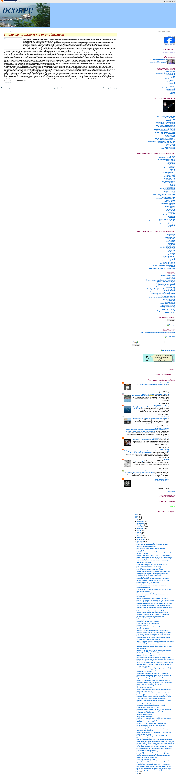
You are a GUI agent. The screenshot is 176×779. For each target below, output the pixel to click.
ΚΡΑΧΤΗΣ (172, 204)
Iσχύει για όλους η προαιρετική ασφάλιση (149, 711)
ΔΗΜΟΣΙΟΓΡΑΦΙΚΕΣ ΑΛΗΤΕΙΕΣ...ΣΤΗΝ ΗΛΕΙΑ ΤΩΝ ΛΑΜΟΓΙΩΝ (155, 600)
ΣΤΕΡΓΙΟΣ (172, 218)
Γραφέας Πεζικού (169, 191)
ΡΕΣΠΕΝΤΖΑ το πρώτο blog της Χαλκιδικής (161, 268)
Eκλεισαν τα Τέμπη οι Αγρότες (145, 655)
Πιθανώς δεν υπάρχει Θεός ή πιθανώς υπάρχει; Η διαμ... (154, 761)
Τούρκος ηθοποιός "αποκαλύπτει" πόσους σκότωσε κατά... (155, 636)
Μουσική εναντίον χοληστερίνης (146, 543)
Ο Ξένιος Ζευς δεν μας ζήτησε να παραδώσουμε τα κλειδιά (150, 418)
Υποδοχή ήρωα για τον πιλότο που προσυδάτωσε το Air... (154, 607)
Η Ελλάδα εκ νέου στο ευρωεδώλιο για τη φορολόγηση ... (154, 552)
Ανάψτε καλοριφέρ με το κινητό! (146, 546)
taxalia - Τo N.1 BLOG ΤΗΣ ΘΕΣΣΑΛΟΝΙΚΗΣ (155, 394)
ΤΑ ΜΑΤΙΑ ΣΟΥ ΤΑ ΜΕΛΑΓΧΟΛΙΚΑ (164, 129)
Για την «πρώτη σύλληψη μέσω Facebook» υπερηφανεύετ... (155, 743)
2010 (137, 518)
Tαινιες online (170, 278)
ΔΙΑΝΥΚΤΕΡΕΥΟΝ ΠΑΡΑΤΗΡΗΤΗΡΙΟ (164, 194)
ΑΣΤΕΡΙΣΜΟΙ (171, 128)
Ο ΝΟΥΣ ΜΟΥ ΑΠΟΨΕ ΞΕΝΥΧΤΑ (165, 132)
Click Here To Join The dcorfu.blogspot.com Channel (158, 332)
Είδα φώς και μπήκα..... (167, 196)
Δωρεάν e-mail (170, 287)
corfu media (171, 235)
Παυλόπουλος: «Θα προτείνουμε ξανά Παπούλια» (152, 602)
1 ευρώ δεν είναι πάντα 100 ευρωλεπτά (148, 575)
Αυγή (173, 76)
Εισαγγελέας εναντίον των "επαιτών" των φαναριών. (152, 627)
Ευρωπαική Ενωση (169, 290)
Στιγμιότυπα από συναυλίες (166, 126)
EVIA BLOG (171, 162)
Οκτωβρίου (140, 525)
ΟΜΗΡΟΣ (172, 207)
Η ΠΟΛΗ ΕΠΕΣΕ (170, 117)
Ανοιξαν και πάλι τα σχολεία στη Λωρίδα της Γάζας (152, 612)
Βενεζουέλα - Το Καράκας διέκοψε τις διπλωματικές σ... (153, 727)
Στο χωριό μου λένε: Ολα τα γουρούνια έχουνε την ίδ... (153, 720)
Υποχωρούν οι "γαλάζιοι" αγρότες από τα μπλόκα (152, 573)
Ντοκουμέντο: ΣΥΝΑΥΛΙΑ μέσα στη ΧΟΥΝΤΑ (161, 141)
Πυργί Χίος (171, 266)
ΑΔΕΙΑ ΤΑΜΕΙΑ (170, 144)
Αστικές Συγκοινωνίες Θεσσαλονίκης (163, 283)
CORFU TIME (171, 238)
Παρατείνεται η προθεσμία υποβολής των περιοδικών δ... (154, 594)
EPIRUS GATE (170, 241)
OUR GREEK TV (170, 175)
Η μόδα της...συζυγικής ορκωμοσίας (147, 623)
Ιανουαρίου (140, 541)
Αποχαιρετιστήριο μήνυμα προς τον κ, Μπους (150, 705)
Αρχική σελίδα (57, 88)
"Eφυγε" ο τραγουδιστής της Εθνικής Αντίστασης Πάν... (153, 571)
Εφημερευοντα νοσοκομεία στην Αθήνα (162, 292)
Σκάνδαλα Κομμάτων (168, 215)
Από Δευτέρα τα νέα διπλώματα (146, 750)
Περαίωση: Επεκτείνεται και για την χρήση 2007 (151, 723)
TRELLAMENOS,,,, (169, 182)
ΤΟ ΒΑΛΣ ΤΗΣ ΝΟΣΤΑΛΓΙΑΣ (166, 142)
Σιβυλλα (172, 213)
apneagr (172, 156)
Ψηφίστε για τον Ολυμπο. (144, 737)
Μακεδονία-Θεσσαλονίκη (167, 88)
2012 (137, 514)
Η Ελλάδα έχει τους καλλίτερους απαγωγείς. (150, 653)
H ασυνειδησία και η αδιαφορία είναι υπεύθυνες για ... (153, 634)
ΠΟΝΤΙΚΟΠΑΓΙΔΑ (169, 210)
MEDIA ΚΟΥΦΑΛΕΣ (169, 172)
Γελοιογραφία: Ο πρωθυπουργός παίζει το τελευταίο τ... (153, 675)
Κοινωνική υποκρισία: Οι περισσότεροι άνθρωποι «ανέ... (154, 732)
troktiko (172, 184)
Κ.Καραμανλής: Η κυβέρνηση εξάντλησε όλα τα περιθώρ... (154, 589)
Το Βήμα (172, 93)
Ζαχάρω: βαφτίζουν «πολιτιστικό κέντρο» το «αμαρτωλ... (154, 559)
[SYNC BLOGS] (170, 337)
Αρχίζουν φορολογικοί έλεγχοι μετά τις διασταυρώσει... (153, 637)
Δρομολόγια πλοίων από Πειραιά (164, 286)
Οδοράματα (171, 300)
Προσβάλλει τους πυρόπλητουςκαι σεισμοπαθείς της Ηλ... (154, 696)
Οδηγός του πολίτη (169, 299)
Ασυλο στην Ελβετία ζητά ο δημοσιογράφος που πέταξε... (154, 668)
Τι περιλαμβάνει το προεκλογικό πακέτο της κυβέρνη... (153, 695)
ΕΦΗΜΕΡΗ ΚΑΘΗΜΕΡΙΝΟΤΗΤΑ (165, 199)
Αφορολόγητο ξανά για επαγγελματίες (148, 609)
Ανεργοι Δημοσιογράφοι (167, 188)
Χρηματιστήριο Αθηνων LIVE (166, 311)
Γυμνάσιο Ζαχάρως (169, 256)
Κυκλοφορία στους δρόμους (166, 294)
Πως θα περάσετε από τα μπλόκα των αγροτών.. (151, 585)
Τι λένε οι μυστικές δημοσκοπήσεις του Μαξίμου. (151, 611)
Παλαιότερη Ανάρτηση (110, 88)
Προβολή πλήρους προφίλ (158, 62)
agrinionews (171, 234)
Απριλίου (140, 535)
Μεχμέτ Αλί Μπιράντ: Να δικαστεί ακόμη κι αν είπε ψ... (153, 578)
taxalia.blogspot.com (168, 181)
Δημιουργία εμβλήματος (169, 44)
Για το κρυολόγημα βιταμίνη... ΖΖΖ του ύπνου (150, 725)
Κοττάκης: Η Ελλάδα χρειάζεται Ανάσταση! (145, 439)
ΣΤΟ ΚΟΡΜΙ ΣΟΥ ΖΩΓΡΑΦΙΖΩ (166, 123)
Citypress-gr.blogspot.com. (166, 157)
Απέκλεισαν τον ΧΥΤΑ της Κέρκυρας (147, 582)
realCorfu (172, 250)
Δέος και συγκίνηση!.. (139, 461)
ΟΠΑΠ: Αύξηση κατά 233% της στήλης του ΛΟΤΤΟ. (152, 564)
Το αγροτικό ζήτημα (142, 628)
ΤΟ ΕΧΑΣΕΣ (171, 222)
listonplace (171, 244)
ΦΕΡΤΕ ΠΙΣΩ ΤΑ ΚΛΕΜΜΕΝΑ (166, 116)
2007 (137, 773)
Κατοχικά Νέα (170, 200)
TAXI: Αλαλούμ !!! (141, 648)
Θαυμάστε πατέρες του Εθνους (146, 670)
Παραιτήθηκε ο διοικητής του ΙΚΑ (146, 745)
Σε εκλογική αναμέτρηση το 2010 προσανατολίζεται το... (154, 755)
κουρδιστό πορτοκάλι (168, 203)
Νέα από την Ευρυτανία (167, 263)
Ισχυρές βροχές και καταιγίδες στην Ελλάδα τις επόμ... (153, 580)
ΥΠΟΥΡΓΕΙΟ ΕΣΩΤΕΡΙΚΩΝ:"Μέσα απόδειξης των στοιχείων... (155, 641)
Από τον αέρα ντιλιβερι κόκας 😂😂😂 (143, 395)
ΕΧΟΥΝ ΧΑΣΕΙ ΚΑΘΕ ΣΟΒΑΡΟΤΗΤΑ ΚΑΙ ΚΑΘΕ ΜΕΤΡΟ (152, 384)
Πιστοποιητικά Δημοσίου (167, 303)
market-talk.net (170, 171)
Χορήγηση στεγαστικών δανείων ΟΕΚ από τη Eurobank (153, 693)
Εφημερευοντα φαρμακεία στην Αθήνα (163, 293)
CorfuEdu (172, 240)
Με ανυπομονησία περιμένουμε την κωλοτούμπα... (139, 472)
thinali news (171, 252)
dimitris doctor (170, 160)
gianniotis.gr (171, 163)
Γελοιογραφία (140, 550)
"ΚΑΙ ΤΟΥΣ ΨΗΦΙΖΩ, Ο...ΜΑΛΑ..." (164, 138)
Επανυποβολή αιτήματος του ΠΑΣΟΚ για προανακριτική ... (154, 739)
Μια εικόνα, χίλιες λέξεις (143, 734)
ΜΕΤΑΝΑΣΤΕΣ (170, 120)
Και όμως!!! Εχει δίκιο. (143, 587)
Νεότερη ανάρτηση (7, 88)
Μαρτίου (139, 537)
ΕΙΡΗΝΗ (172, 119)
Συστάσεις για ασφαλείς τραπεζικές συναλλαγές (151, 752)
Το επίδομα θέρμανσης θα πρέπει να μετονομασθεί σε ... (154, 605)
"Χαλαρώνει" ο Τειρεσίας (144, 562)
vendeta (172, 185)
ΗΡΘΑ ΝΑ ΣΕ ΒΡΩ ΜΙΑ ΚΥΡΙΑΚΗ (165, 131)
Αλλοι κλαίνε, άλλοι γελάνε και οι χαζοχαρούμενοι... (152, 673)
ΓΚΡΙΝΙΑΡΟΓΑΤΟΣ (169, 190)
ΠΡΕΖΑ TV (171, 212)
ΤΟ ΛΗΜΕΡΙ (171, 225)
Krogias (172, 166)
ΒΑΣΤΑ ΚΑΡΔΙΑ (170, 147)
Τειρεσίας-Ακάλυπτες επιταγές (145, 618)
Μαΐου (139, 534)
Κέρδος (172, 86)
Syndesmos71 (170, 179)
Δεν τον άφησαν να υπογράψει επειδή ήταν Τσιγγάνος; (153, 689)
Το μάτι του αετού (169, 308)
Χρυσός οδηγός (170, 312)
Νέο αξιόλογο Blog (142, 625)
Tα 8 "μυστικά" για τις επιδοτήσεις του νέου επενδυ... (153, 560)
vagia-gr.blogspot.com (162, 479)
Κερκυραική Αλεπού (168, 260)
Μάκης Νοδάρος (170, 206)
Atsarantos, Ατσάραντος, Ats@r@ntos (157, 470)
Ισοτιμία (172, 85)
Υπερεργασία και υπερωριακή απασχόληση (150, 568)
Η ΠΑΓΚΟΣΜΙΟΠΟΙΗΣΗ (168, 148)
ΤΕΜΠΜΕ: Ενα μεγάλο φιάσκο (145, 721)
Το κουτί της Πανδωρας (167, 224)
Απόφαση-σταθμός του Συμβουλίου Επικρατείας (151, 698)
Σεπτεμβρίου (141, 526)
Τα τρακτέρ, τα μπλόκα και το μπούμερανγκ (150, 616)
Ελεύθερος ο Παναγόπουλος (145, 661)
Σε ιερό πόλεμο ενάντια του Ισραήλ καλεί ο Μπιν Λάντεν (154, 754)
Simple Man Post (169, 178)
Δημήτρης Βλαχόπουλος (159, 59)
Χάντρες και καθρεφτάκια (144, 687)
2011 (137, 516)
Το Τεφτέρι (171, 226)
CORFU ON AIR (170, 237)
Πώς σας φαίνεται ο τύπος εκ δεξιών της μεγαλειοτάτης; (153, 657)
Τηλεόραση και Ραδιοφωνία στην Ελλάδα (162, 221)
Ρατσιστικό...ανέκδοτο (143, 591)
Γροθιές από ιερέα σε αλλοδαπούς (147, 686)
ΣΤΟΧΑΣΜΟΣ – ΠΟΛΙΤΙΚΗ (167, 219)
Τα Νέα (172, 92)
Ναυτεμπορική (170, 89)
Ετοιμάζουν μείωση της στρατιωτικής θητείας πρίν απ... (153, 709)
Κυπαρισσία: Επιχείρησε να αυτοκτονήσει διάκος (151, 729)
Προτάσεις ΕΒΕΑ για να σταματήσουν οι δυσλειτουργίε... (154, 766)
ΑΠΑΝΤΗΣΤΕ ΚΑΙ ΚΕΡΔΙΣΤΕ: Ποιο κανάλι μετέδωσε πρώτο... (155, 659)
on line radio (171, 277)
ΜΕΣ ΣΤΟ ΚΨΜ (170, 145)
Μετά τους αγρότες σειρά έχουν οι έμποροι (149, 593)
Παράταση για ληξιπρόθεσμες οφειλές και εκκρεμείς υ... (153, 718)
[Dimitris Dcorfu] (169, 43)
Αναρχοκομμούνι (169, 187)
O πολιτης (171, 174)
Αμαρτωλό (171, 255)
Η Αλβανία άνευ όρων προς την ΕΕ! (147, 707)
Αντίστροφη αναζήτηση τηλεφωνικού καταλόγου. (159, 280)
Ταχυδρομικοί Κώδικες (168, 305)
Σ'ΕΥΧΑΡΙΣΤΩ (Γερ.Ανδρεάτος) (165, 122)
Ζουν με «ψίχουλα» (142, 553)
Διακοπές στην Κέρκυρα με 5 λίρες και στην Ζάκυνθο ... (153, 614)
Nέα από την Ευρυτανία (167, 247)
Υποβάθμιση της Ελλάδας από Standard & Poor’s (151, 736)
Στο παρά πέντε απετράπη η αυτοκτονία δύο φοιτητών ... (154, 664)
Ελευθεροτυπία (170, 79)
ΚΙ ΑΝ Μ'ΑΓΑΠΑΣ (170, 137)
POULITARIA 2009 (169, 176)
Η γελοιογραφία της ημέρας (145, 712)
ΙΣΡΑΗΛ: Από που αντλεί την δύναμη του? (149, 684)
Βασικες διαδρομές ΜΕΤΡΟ (166, 284)
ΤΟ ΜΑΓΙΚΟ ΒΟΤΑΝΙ (168, 135)
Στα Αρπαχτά (171, 216)
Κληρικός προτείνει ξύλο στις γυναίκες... (149, 639)
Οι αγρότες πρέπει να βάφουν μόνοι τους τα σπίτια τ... (153, 544)
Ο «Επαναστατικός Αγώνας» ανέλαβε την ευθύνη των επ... (154, 748)
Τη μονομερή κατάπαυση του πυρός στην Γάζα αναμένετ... (154, 682)
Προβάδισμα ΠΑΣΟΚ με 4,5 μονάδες (147, 621)
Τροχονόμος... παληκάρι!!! (144, 716)
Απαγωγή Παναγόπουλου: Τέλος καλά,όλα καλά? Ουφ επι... (155, 662)
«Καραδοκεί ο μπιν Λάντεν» (145, 702)
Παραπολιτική (170, 209)
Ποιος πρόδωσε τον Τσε (144, 584)
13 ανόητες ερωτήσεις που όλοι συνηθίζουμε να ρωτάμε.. (154, 770)
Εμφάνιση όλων (171, 491)
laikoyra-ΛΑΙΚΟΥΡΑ (169, 168)
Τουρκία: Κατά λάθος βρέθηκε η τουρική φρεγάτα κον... (153, 703)
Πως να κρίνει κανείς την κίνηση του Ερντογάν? (151, 548)
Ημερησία (172, 83)
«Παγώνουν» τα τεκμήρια (144, 671)
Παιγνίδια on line (169, 302)
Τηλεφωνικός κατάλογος (167, 306)
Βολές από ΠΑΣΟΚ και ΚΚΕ (144, 691)
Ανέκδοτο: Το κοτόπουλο (144, 714)
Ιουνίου (139, 532)
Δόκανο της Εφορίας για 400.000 (146, 757)
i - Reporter (171, 165)
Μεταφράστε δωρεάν (168, 296)
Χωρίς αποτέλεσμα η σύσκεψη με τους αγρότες (151, 644)
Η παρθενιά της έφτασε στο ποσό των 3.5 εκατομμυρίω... (154, 764)
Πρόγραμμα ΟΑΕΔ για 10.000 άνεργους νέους (150, 652)
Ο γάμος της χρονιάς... (143, 666)
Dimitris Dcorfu (171, 36)
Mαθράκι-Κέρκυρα (169, 246)
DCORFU (17, 10)
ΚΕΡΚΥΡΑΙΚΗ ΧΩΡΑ (169, 201)
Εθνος (173, 77)
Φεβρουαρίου (141, 539)
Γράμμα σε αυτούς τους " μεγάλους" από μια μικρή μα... (154, 680)
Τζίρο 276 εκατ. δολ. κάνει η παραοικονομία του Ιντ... (153, 630)
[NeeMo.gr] (171, 325)
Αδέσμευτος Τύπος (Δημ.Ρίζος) (165, 73)
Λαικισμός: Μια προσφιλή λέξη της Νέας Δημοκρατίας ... (153, 768)
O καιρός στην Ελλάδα (168, 275)
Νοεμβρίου (140, 523)
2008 (137, 771)
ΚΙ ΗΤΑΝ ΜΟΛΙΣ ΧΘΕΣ (168, 134)
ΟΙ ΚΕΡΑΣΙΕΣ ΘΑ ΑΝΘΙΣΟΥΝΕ (166, 140)
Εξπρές (172, 80)
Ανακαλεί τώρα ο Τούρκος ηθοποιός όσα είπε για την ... (153, 632)
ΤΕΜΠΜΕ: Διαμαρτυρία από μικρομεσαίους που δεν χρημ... (155, 646)
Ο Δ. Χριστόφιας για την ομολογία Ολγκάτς (149, 569)
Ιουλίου (139, 530)
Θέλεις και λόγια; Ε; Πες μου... (145, 759)
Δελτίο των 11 (170, 193)
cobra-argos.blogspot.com (166, 159)
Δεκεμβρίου (141, 521)
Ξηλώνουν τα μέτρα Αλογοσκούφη (147, 678)
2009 (137, 519)
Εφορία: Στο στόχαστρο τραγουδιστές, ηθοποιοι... (152, 598)
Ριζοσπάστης (171, 90)
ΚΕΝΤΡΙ (172, 259)
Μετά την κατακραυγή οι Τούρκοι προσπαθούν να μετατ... (154, 603)
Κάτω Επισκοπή (169, 258)
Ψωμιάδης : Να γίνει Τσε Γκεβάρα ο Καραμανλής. (151, 677)
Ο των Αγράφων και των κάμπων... (164, 265)
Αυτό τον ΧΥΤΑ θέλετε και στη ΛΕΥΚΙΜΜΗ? (149, 566)
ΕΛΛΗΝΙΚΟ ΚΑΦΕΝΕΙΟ (168, 197)
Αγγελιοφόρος (170, 71)
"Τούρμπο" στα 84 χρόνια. (144, 730)
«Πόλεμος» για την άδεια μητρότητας (148, 762)
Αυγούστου (140, 528)
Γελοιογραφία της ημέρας (144, 577)
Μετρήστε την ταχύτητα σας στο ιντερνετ (162, 297)
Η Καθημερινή (170, 82)
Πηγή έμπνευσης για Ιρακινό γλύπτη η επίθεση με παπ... (154, 555)
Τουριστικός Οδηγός (168, 309)
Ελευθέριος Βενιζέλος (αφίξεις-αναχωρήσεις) (161, 289)
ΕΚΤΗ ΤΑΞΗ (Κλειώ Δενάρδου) (165, 125)
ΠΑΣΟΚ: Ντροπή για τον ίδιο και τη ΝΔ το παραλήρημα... (154, 557)
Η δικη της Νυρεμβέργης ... (160, 480)
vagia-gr (172, 253)
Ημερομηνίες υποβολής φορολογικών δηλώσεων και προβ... (155, 741)
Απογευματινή (170, 74)
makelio (172, 169)
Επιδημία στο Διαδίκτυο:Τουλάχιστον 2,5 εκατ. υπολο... (153, 700)
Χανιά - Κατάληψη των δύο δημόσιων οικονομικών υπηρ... (154, 746)
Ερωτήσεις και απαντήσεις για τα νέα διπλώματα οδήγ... (154, 650)
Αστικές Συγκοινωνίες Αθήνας (165, 281)
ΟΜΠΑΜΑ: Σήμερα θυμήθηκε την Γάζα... (148, 643)
